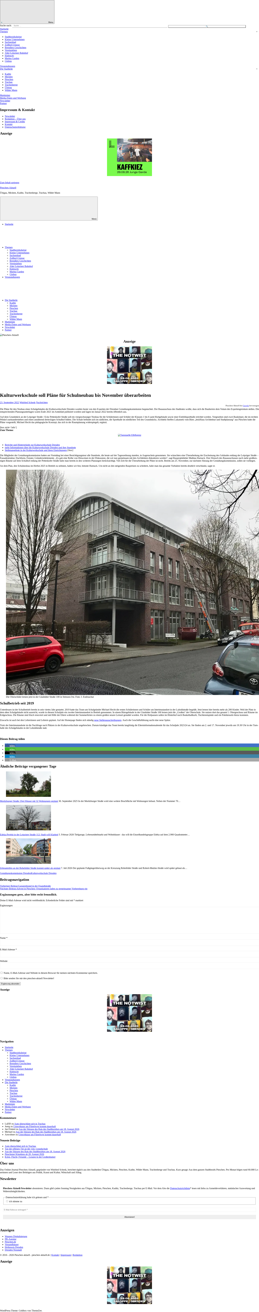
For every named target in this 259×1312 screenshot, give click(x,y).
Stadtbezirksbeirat (13, 36)
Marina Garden (12, 58)
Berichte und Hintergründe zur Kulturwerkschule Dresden (32, 445)
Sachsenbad (10, 42)
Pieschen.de (10, 1242)
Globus (8, 61)
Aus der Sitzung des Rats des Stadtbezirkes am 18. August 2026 (49, 1129)
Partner (3, 103)
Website (3, 961)
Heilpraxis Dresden (14, 1247)
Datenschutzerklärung (15, 127)
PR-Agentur (10, 1239)
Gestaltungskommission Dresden (15, 873)
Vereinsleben (11, 50)
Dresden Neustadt (13, 1250)
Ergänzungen (6, 905)
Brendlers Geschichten (15, 47)
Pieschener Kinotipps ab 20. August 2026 (24, 1154)
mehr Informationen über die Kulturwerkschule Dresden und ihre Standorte (40, 447)
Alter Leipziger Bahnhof (16, 53)
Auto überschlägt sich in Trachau (29, 1123)
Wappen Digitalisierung (16, 1236)
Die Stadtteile (6, 69)
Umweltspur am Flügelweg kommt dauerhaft (34, 1126)
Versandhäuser (12, 1244)
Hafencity (9, 55)
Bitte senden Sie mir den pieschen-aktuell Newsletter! (28, 978)
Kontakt (8, 124)
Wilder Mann (11, 90)
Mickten (9, 76)
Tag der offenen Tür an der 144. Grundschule (26, 1149)
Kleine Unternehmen (15, 39)
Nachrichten (42, 402)
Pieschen (9, 79)
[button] (10, 745)
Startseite (4, 29)
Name (3, 938)
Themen (4, 31)
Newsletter (5, 100)
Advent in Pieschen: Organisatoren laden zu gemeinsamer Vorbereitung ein (43, 888)
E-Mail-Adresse (8, 949)
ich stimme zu (15, 1201)
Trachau (8, 82)
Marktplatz (5, 95)
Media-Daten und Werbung (13, 98)
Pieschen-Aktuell (8, 187)
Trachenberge (11, 85)
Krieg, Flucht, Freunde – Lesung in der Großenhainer (30, 1157)
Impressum (66, 1255)
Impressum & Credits (15, 121)
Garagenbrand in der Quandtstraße (25, 886)
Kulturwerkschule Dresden (44, 873)
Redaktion (77, 1255)
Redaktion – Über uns (15, 119)
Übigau (8, 87)
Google (246, 405)
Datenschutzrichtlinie (180, 1188)
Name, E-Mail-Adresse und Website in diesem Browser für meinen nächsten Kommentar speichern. (51, 973)
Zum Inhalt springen (9, 182)
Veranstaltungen (7, 66)
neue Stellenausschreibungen (107, 720)
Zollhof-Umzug (12, 45)
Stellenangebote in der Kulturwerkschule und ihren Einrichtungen (36, 450)
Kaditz (8, 74)
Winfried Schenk (28, 402)
